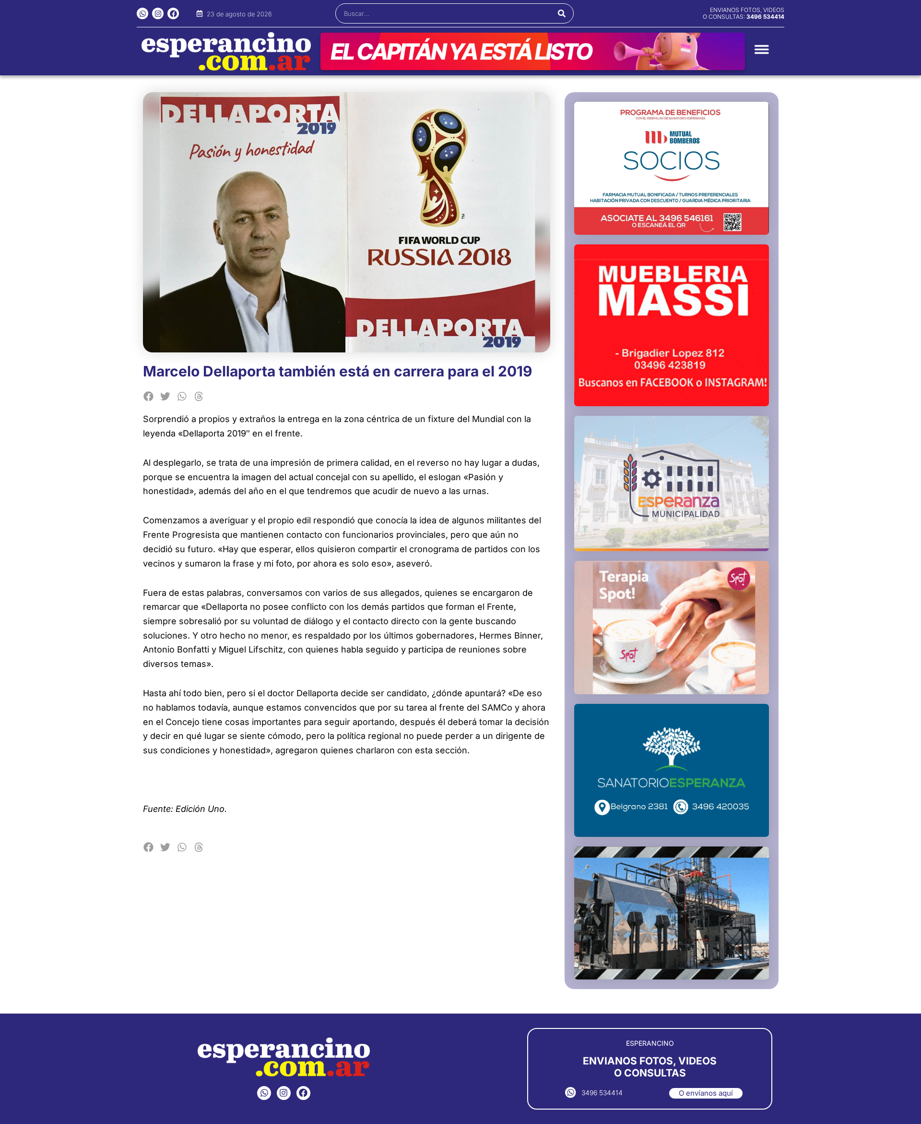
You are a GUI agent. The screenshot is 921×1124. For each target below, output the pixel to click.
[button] (149, 396)
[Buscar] (561, 13)
